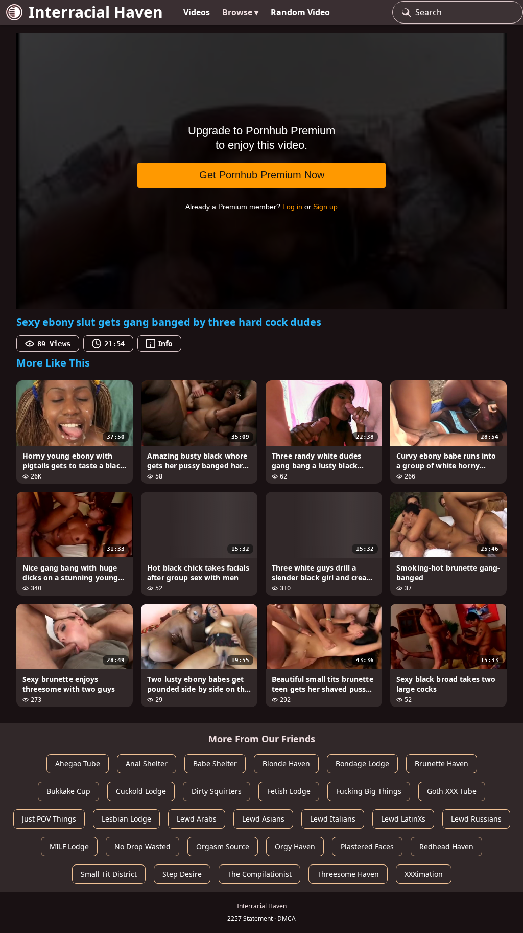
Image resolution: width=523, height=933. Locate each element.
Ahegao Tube (77, 763)
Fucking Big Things (368, 791)
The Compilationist (259, 874)
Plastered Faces (367, 846)
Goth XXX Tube (452, 791)
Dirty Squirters (217, 791)
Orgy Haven (295, 846)
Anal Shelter (147, 763)
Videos (196, 12)
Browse (240, 12)
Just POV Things (49, 819)
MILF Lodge (69, 846)
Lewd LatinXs (403, 819)
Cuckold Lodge (141, 791)
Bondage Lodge (362, 763)
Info (165, 343)
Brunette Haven (441, 763)
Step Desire (182, 874)
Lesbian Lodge (126, 819)
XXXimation (424, 874)
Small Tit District (109, 874)
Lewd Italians (332, 819)
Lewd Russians (476, 819)
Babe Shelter (215, 763)
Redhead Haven (446, 846)
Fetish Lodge (289, 791)
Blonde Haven (286, 763)
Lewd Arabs (197, 819)
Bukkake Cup (68, 791)
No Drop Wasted (142, 846)
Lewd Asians (263, 819)
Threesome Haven (348, 874)
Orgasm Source (222, 846)
